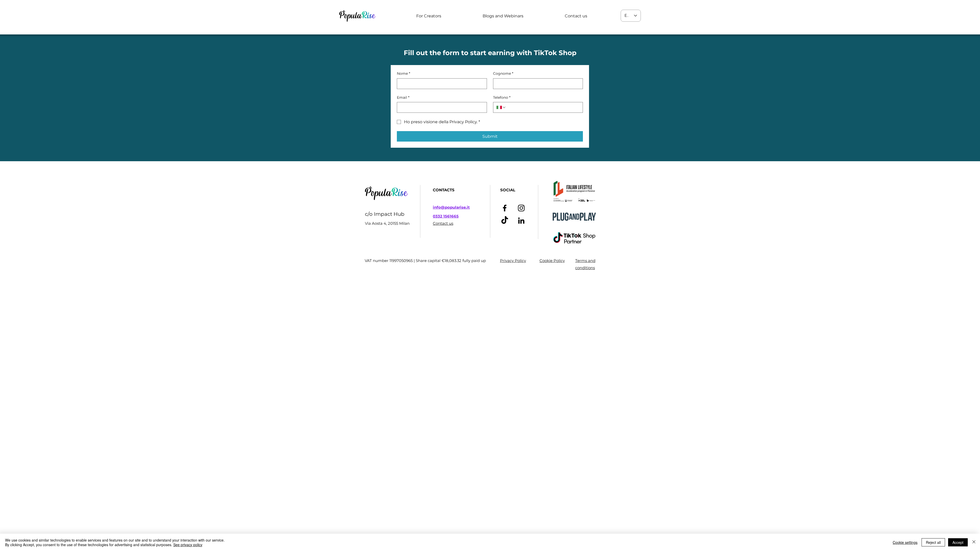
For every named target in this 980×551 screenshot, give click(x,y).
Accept (957, 542)
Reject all (933, 542)
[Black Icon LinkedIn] (521, 220)
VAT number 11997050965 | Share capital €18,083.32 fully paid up (425, 260)
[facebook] (504, 208)
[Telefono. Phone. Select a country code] (501, 107)
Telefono (501, 97)
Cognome (503, 73)
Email (403, 97)
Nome (403, 73)
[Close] (974, 542)
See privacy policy (187, 544)
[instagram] (521, 208)
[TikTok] (504, 220)
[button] (428, 16)
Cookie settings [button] (905, 542)
